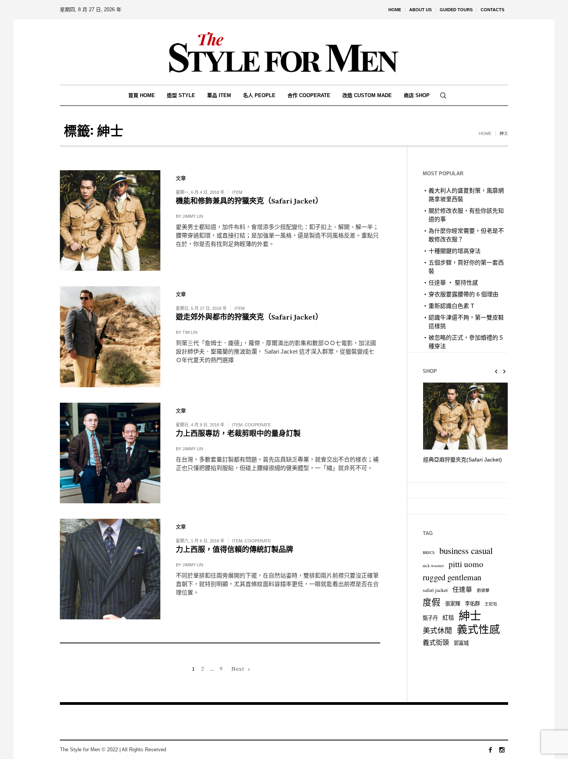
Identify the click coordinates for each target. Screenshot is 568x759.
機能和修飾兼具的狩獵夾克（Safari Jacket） (249, 201)
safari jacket (435, 589)
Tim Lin (189, 332)
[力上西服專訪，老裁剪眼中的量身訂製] (110, 453)
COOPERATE (258, 424)
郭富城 (461, 642)
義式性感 (478, 629)
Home (485, 133)
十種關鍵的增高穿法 (455, 251)
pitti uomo (466, 564)
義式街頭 (436, 642)
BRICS (429, 552)
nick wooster (433, 565)
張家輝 (452, 603)
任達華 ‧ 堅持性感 (453, 282)
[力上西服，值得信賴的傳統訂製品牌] (110, 569)
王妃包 (491, 604)
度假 (431, 602)
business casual (466, 550)
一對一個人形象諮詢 (447, 459)
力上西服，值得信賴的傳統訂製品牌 (234, 549)
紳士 (470, 615)
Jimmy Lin (192, 216)
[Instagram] (502, 749)
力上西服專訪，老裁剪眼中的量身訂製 (238, 433)
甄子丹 (430, 617)
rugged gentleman (452, 577)
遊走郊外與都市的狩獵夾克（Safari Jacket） (249, 317)
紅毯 (448, 617)
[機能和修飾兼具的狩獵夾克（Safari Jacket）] (110, 220)
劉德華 (483, 590)
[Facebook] (490, 749)
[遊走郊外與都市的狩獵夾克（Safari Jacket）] (110, 336)
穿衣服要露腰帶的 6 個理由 (463, 294)
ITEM (237, 192)
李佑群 (472, 603)
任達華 (462, 589)
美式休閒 (437, 630)
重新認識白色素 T (451, 306)
